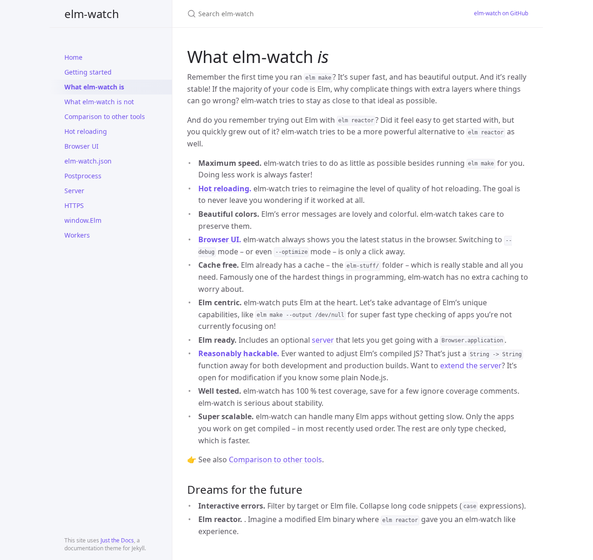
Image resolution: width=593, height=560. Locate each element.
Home (73, 57)
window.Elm (82, 220)
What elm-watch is (94, 86)
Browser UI (81, 146)
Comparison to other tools (104, 116)
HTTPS (74, 205)
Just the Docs (117, 540)
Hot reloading (85, 131)
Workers (77, 235)
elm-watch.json (88, 161)
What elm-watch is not (99, 101)
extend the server (471, 365)
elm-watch (91, 13)
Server (74, 190)
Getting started (88, 72)
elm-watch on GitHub (501, 13)
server (323, 340)
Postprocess (82, 175)
